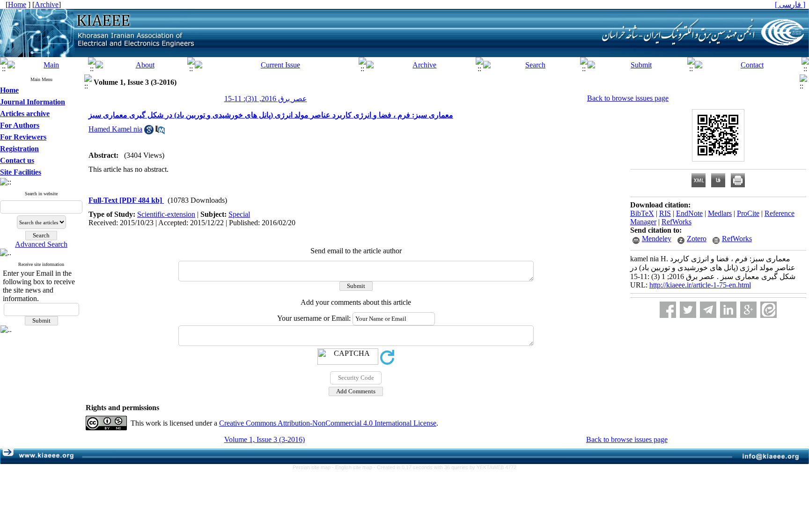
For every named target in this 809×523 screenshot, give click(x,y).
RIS (665, 213)
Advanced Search (41, 244)
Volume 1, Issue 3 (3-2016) (264, 439)
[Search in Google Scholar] (149, 132)
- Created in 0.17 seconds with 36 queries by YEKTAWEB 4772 (445, 467)
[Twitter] (688, 310)
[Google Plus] (748, 310)
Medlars (720, 213)
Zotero (696, 239)
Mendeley (656, 239)
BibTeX (642, 213)
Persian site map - (314, 467)
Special (239, 214)
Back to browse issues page (628, 98)
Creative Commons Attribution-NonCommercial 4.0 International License (327, 423)
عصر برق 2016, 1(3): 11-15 (265, 99)
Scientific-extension (166, 214)
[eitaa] (768, 310)
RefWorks (676, 222)
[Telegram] (708, 310)
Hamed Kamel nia (115, 129)
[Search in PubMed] (160, 132)
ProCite (748, 213)
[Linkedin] (728, 310)
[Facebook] (668, 310)
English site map (354, 467)
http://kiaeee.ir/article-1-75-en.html (700, 285)
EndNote (689, 213)
